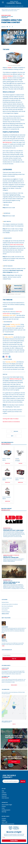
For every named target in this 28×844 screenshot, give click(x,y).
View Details (7, 463)
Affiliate (4, 820)
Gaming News (5, 609)
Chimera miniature (8, 76)
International (5, 798)
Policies (4, 806)
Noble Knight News (15, 9)
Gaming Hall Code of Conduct (11, 418)
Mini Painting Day (7, 142)
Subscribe (14, 841)
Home (3, 9)
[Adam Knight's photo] (14, 623)
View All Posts (5, 613)
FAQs (3, 808)
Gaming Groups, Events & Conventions (10, 604)
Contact (4, 792)
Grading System (6, 810)
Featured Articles (5, 602)
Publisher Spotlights (6, 611)
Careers (4, 818)
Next (12, 435)
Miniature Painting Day (15, 379)
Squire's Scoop (8, 9)
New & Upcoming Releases (7, 606)
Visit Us (14, 724)
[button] (7, 26)
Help (3, 791)
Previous (16, 431)
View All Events (14, 685)
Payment (4, 796)
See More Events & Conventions (11, 421)
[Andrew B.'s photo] (14, 636)
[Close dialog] (26, 826)
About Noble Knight (7, 804)
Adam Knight (4, 17)
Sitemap (4, 812)
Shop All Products (6, 444)
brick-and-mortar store (16, 244)
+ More (3, 645)
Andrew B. (4, 640)
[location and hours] (14, 707)
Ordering (4, 794)
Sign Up (14, 658)
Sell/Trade (4, 822)
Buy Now (20, 463)
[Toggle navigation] (3, 2)
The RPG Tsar (4, 641)
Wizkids (9, 67)
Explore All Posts (5, 510)
